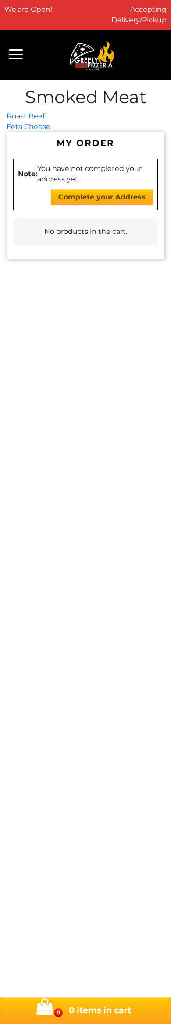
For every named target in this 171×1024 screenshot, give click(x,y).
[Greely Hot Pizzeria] (92, 54)
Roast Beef (26, 116)
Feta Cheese (28, 126)
